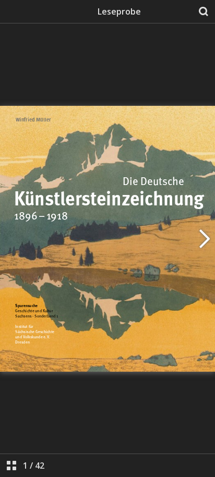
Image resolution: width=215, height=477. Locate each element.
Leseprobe (119, 11)
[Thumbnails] (11, 465)
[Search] (203, 11)
